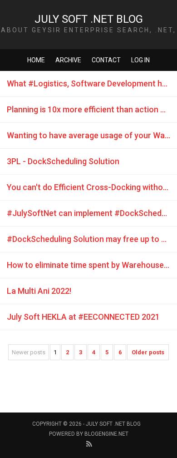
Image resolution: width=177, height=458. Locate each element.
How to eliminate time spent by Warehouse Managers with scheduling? (92, 265)
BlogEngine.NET (106, 434)
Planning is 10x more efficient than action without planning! (92, 109)
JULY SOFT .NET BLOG (88, 19)
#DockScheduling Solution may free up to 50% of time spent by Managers (92, 239)
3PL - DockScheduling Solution (63, 161)
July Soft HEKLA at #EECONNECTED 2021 (83, 317)
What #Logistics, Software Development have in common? (92, 83)
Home (36, 60)
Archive (68, 60)
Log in (140, 60)
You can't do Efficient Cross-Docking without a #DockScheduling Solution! (92, 187)
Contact (106, 60)
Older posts (148, 352)
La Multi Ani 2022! (39, 291)
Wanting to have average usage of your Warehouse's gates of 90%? (92, 135)
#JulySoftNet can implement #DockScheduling (92, 213)
